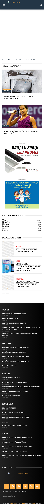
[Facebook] (6, 486)
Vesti (18, 261)
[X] (31, 486)
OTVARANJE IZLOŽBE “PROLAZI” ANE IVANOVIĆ (20, 97)
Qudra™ (34, 503)
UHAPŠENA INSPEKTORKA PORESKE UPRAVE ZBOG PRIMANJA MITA (27, 284)
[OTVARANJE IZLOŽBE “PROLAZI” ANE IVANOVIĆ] (22, 81)
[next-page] (7, 294)
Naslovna (7, 59)
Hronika (19, 279)
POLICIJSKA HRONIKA (9, 366)
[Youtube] (37, 486)
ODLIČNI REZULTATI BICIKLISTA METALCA (17, 437)
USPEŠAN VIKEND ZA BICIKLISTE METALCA (17, 447)
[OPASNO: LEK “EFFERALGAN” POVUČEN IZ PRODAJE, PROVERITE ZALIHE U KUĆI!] (8, 266)
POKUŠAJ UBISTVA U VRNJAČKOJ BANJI (15, 361)
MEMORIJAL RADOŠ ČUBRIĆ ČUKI (14, 442)
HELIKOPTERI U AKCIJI (10, 318)
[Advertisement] (22, 32)
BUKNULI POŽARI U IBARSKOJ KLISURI (15, 347)
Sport (5, 126)
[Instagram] (12, 486)
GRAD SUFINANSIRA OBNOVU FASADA (15, 391)
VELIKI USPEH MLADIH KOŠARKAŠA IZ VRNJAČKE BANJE (22, 456)
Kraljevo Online (13, 503)
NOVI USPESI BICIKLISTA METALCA (14, 451)
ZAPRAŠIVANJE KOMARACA (11, 378)
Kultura (7, 91)
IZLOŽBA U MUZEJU (9, 408)
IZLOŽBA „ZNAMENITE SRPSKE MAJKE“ (15, 417)
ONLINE (23, 503)
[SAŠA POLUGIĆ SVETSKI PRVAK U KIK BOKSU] (8, 249)
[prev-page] (3, 294)
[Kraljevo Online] (22, 4)
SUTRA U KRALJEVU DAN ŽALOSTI (14, 323)
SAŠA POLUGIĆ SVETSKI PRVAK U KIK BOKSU (26, 250)
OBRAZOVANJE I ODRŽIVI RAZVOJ (14, 314)
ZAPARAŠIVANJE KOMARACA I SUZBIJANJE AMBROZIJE (21, 387)
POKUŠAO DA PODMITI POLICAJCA (14, 352)
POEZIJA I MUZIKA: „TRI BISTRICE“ (14, 425)
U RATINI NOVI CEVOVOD (11, 396)
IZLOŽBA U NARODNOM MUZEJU (13, 412)
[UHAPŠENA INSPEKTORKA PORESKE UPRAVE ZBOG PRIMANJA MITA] (8, 283)
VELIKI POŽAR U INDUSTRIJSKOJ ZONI (15, 357)
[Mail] (25, 486)
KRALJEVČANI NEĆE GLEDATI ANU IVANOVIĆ (21, 132)
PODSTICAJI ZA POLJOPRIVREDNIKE (14, 382)
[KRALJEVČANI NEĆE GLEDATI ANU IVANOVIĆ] (22, 116)
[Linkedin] (18, 486)
